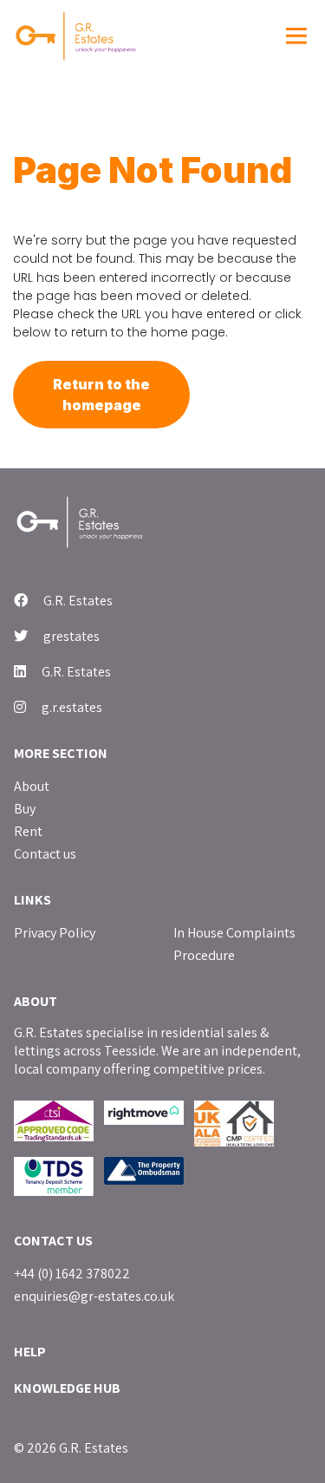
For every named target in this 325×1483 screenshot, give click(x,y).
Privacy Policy (54, 933)
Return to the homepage (101, 395)
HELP (30, 1352)
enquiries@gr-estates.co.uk (94, 1296)
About (31, 786)
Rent (28, 831)
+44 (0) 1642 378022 (72, 1273)
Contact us (45, 854)
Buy (25, 809)
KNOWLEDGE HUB (67, 1388)
